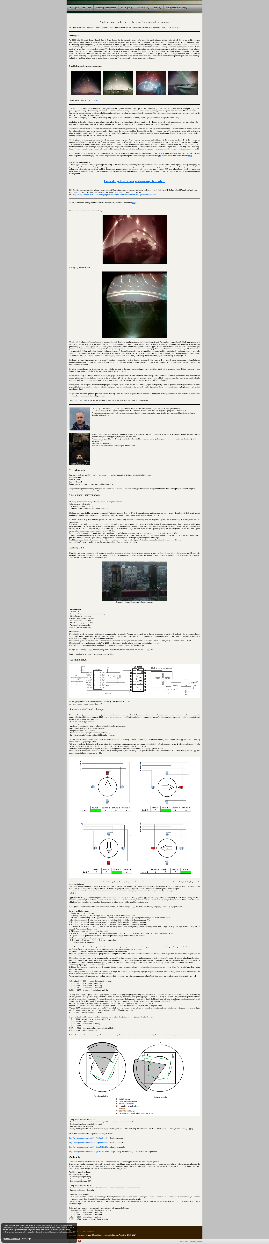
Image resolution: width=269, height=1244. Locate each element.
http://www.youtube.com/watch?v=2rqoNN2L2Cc (88, 1147)
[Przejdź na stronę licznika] (81, 1231)
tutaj (96, 100)
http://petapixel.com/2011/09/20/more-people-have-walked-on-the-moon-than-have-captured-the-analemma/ (115, 194)
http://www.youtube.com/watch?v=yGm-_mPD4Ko (89, 1151)
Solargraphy (88, 27)
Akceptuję (26, 1238)
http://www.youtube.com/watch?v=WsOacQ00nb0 (88, 1138)
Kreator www (183, 1241)
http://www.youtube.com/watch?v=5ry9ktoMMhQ (88, 1142)
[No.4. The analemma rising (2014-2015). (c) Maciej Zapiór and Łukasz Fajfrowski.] (86, 83)
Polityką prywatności (12, 1239)
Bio (109, 443)
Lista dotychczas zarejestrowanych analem (134, 181)
